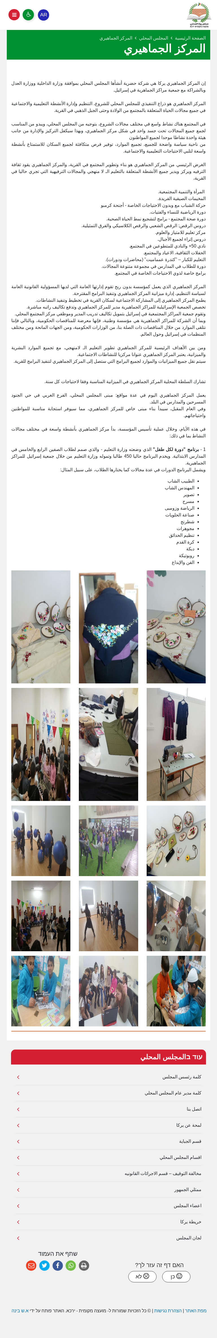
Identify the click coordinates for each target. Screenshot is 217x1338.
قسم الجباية (190, 1141)
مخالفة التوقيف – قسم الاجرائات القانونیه (163, 1173)
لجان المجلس (188, 1237)
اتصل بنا (194, 1109)
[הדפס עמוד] (84, 1266)
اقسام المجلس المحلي (180, 1157)
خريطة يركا (190, 1221)
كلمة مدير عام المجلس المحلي (173, 1093)
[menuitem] (108, 1077)
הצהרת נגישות (168, 1310)
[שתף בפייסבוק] (58, 1266)
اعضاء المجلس (187, 1205)
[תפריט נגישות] (28, 14)
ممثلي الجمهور (187, 1189)
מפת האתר (196, 1310)
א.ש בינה (19, 1310)
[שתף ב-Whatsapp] (71, 1266)
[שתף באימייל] (31, 1266)
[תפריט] (14, 14)
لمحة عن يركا (188, 1125)
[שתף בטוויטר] (44, 1266)
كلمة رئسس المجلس (181, 1076)
